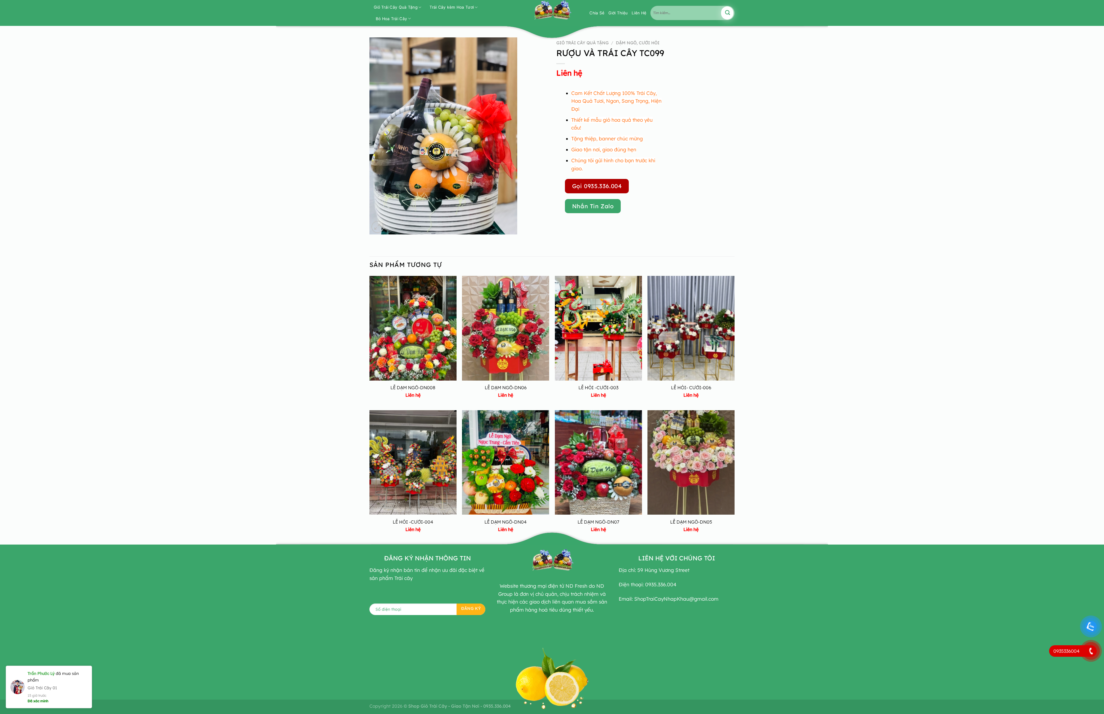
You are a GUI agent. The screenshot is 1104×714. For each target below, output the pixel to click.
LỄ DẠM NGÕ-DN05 (691, 522)
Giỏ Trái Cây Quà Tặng (395, 7)
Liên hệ (569, 72)
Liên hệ (639, 13)
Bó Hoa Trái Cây (391, 18)
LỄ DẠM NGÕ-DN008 (412, 387)
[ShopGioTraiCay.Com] (552, 13)
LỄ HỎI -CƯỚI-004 (413, 522)
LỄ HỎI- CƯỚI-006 (691, 387)
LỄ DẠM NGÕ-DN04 (505, 522)
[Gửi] (727, 13)
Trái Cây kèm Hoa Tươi (452, 7)
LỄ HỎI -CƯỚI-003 (598, 387)
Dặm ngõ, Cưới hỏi (638, 42)
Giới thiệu (618, 13)
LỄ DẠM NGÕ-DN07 (598, 522)
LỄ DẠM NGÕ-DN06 (506, 387)
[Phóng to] (377, 227)
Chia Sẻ (596, 13)
